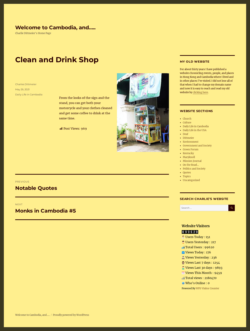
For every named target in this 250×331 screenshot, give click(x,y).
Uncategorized (191, 180)
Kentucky (188, 153)
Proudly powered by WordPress (71, 315)
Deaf (185, 134)
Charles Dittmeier (25, 84)
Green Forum (190, 149)
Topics (187, 176)
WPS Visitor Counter (207, 288)
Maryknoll (189, 157)
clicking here (200, 92)
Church (187, 118)
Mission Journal (192, 161)
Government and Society (197, 145)
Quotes (187, 172)
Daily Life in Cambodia (28, 94)
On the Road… (191, 164)
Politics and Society (194, 168)
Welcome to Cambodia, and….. (55, 27)
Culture (187, 122)
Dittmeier (188, 138)
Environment (190, 141)
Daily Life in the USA (194, 130)
